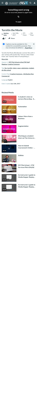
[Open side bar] (2, 2)
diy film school (6, 70)
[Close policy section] (33, 44)
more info (5, 59)
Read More (28, 48)
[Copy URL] (18, 16)
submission (24, 68)
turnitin (9, 68)
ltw (6, 68)
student (31, 68)
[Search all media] (30, 2)
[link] (26, 2)
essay (19, 68)
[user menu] (34, 2)
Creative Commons (14, 64)
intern (15, 68)
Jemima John (6, 34)
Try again (18, 22)
